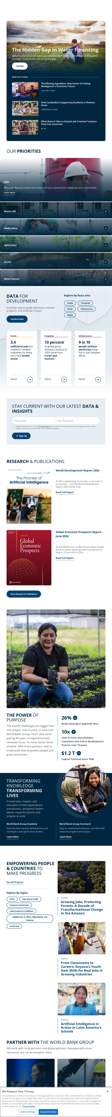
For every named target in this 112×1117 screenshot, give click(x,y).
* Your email (19, 420)
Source (14, 378)
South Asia (14, 926)
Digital (70, 315)
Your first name (65, 420)
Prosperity (85, 303)
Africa (12, 899)
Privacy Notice (44, 426)
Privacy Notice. (29, 1106)
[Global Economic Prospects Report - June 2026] (29, 558)
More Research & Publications (24, 594)
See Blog (19, 66)
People (70, 303)
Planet (70, 309)
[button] (106, 211)
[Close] (108, 1091)
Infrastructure (86, 309)
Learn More (9, 192)
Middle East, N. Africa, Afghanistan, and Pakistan (30, 918)
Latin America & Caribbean (21, 911)
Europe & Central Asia (19, 905)
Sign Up (23, 435)
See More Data (17, 319)
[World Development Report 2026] (29, 496)
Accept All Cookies (48, 1112)
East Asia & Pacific (30, 899)
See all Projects (15, 882)
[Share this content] (30, 379)
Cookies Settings (27, 1112)
